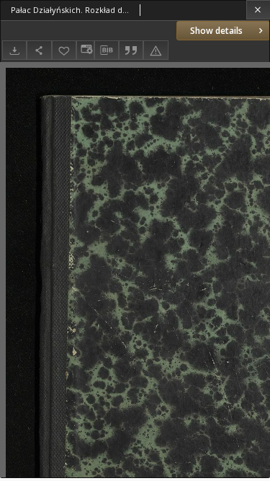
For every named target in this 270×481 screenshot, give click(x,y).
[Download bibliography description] (106, 50)
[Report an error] (155, 50)
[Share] (39, 50)
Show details (216, 31)
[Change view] (85, 50)
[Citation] (131, 50)
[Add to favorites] (64, 50)
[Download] (14, 50)
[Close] (258, 9)
